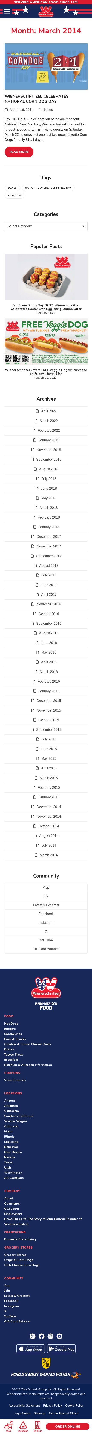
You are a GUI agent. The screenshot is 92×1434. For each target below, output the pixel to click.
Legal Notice (22, 1413)
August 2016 (48, 633)
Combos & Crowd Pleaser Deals (27, 1044)
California (11, 1111)
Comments (12, 1204)
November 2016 (49, 604)
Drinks (9, 1049)
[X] (33, 1336)
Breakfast (11, 1060)
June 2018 (49, 488)
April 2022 (49, 411)
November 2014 (49, 816)
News (48, 110)
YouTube (46, 940)
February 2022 (49, 430)
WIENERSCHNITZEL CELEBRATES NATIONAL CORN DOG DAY (37, 98)
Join (46, 896)
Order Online (67, 1426)
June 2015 (49, 749)
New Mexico (13, 1152)
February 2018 (49, 517)
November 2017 (49, 546)
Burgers (10, 1029)
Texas (8, 1162)
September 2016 (48, 623)
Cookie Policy (74, 1405)
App (46, 887)
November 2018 (49, 450)
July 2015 (49, 739)
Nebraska (11, 1147)
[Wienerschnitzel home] (46, 993)
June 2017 (49, 585)
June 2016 (49, 643)
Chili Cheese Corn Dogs (21, 1265)
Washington (13, 1173)
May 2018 (48, 498)
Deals (12, 188)
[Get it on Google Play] (61, 1348)
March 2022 (49, 421)
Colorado (11, 1126)
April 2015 (49, 768)
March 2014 (49, 855)
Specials (14, 195)
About (8, 1198)
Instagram (46, 922)
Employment (13, 1214)
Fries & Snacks (15, 1039)
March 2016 (49, 672)
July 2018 (49, 479)
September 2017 (48, 556)
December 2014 (49, 807)
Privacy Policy (52, 1405)
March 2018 (49, 508)
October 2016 (49, 614)
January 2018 (49, 527)
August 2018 (48, 469)
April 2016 (49, 662)
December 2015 (49, 701)
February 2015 (49, 787)
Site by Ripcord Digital (63, 1413)
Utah (7, 1168)
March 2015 (49, 778)
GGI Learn (11, 1209)
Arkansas (11, 1106)
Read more (19, 152)
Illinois (9, 1137)
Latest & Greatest (46, 905)
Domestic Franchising (20, 1239)
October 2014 (49, 826)
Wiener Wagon (15, 1121)
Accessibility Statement (24, 1405)
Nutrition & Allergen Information (28, 1065)
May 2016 (48, 652)
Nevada (9, 1157)
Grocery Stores (15, 1255)
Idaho (8, 1131)
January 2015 (49, 797)
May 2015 (48, 758)
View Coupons (15, 1080)
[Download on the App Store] (30, 1348)
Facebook (46, 914)
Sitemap (39, 1413)
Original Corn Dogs (18, 1260)
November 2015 (49, 710)
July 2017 (49, 575)
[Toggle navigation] (7, 11)
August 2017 (48, 565)
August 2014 (48, 836)
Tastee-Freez (13, 1055)
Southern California (18, 1116)
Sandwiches (13, 1034)
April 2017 (49, 594)
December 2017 (49, 536)
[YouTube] (59, 1336)
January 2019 (49, 440)
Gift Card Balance (46, 949)
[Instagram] (50, 1336)
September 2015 (48, 729)
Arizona (10, 1101)
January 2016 (49, 691)
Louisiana (11, 1142)
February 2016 (49, 681)
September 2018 (48, 459)
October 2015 (49, 720)
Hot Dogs (11, 1024)
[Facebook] (42, 1336)
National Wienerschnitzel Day (48, 188)
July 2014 (49, 845)
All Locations (14, 1178)
